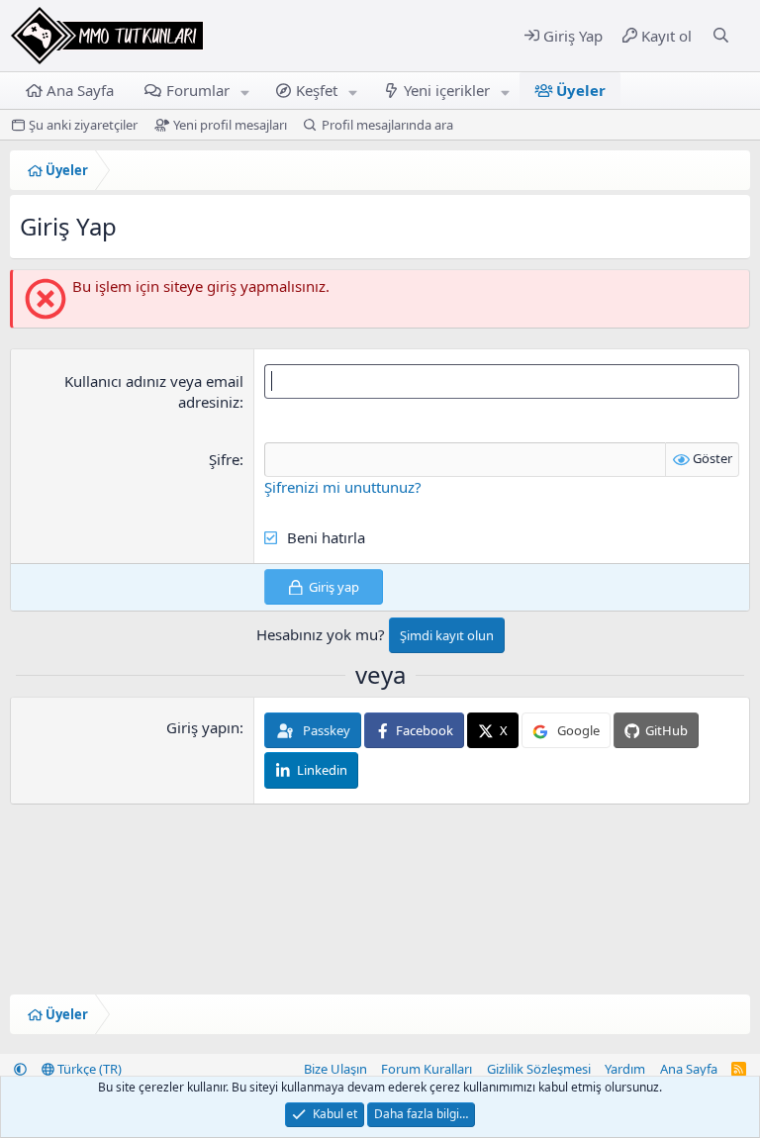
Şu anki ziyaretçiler (83, 125)
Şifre (224, 459)
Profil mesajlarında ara (387, 125)
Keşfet (316, 90)
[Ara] (721, 36)
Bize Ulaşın (335, 1069)
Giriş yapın (202, 727)
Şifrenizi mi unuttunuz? (343, 487)
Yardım (625, 1069)
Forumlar (198, 90)
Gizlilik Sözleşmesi (539, 1069)
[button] (244, 90)
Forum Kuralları (426, 1069)
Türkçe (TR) (88, 1069)
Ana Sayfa (80, 90)
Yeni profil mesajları (230, 125)
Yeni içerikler (447, 90)
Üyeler (581, 90)
